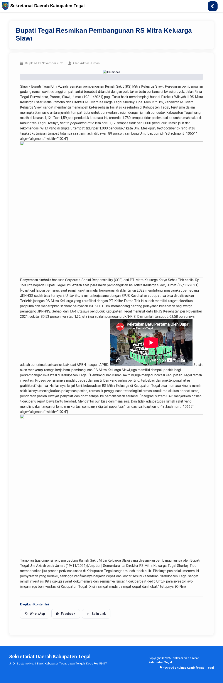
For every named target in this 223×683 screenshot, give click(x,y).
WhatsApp (37, 613)
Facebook (68, 613)
